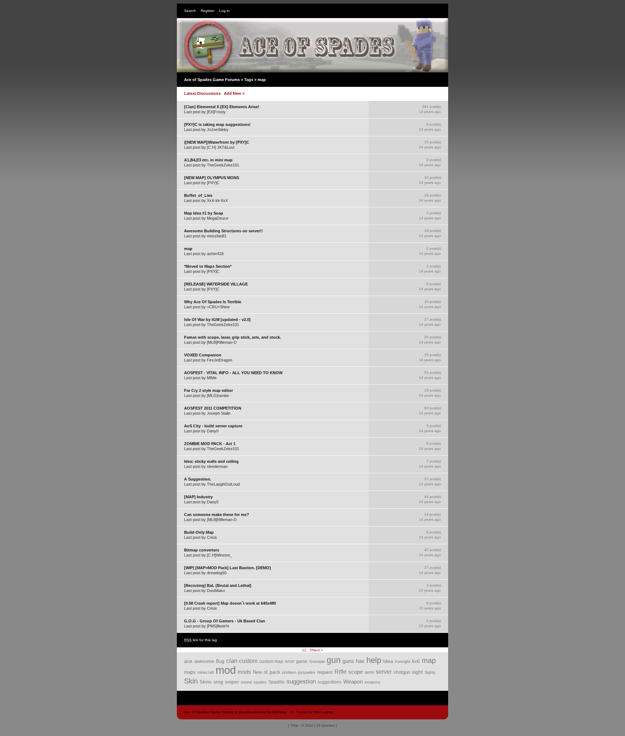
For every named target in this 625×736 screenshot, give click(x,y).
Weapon (353, 682)
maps (190, 672)
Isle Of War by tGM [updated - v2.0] (217, 319)
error (289, 661)
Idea (388, 661)
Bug (220, 661)
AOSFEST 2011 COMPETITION (212, 408)
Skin (191, 681)
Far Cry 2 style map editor (208, 390)
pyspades (306, 672)
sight (417, 672)
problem (289, 672)
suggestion (301, 681)
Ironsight (402, 661)
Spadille (276, 682)
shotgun (402, 672)
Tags (248, 79)
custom (248, 660)
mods (244, 672)
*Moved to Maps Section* (207, 266)
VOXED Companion (202, 355)
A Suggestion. (197, 479)
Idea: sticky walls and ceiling (211, 461)
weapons (372, 682)
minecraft (205, 672)
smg (218, 682)
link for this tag (200, 640)
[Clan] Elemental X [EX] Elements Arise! (221, 107)
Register (207, 11)
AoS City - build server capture (213, 426)
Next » (317, 650)
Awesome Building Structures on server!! (223, 231)
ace (188, 661)
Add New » (234, 93)
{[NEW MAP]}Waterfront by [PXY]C (216, 142)
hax (360, 661)
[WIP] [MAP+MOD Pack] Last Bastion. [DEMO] (227, 568)
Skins (206, 682)
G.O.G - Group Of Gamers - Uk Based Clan (224, 621)
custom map (271, 661)
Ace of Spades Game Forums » (214, 79)
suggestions (329, 682)
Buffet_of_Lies (198, 195)
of (266, 672)
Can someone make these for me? (216, 514)
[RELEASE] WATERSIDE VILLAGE (216, 284)
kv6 (416, 661)
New (257, 672)
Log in (224, 11)
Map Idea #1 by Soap (203, 213)
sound (246, 682)
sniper (232, 682)
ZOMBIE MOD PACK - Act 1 (209, 443)
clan (231, 660)
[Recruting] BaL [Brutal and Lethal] (217, 585)
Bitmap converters (201, 550)
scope (355, 672)
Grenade (317, 661)
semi (369, 672)
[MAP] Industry (198, 497)
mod (226, 670)
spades (260, 682)
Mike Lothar (323, 712)
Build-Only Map (199, 532)
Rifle (340, 672)
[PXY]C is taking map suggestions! (217, 124)
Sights (430, 672)
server (384, 672)
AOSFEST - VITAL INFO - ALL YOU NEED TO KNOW (233, 373)
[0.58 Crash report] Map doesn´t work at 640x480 (230, 603)
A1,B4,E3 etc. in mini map (208, 160)
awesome (204, 661)
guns (348, 661)
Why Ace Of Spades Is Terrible (212, 302)
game (301, 661)
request (325, 672)
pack (274, 672)
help (373, 660)
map (188, 248)
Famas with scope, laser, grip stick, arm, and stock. (232, 337)
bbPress (279, 712)
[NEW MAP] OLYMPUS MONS (211, 177)
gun (334, 660)
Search (190, 11)
